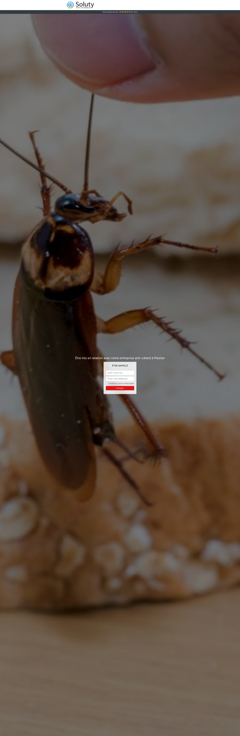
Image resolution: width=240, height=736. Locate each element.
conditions (120, 383)
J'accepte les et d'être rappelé (121, 383)
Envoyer (120, 388)
